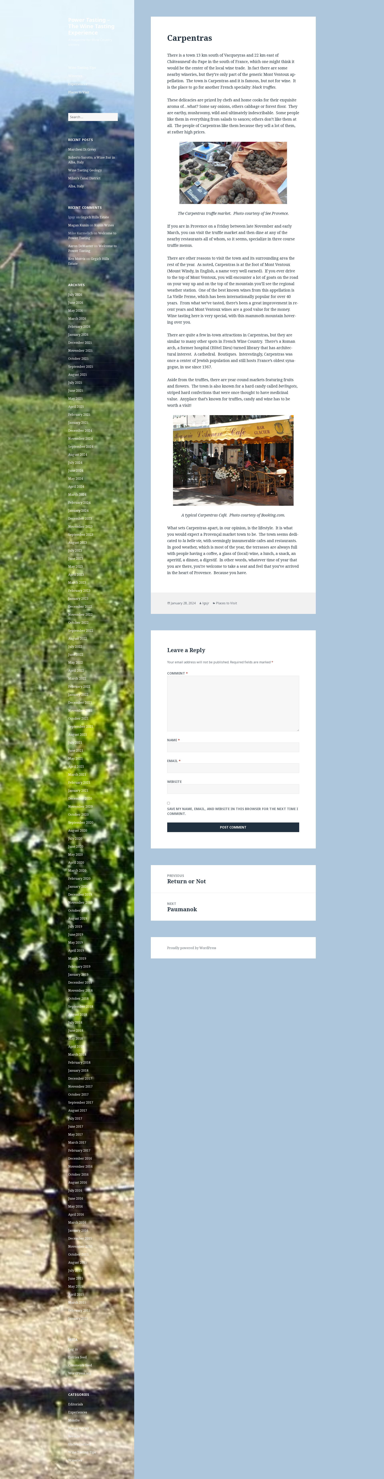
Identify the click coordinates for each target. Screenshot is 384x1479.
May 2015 (75, 1286)
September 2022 (80, 630)
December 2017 (80, 1078)
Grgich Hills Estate (95, 217)
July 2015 (75, 1270)
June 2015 (75, 1278)
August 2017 (77, 1110)
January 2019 (78, 974)
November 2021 (80, 710)
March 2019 (77, 958)
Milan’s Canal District (84, 178)
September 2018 (80, 1006)
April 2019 (76, 950)
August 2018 (77, 1014)
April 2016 (76, 1214)
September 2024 (80, 446)
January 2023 (78, 598)
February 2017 (79, 1150)
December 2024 (80, 430)
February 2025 (79, 414)
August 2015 (77, 1262)
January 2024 (78, 510)
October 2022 (78, 622)
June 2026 (75, 302)
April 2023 (76, 574)
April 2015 (76, 1294)
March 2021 (77, 774)
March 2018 (77, 1054)
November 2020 (80, 806)
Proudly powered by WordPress (191, 948)
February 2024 (79, 502)
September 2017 (80, 1102)
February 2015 (79, 1310)
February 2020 (79, 878)
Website (174, 781)
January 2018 (78, 1070)
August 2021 (77, 734)
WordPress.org (79, 1373)
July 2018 (75, 1022)
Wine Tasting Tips (82, 67)
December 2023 (80, 518)
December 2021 (80, 702)
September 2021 (80, 726)
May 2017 (75, 1134)
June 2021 (75, 750)
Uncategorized (79, 1444)
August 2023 (77, 542)
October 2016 (78, 1174)
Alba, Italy (76, 186)
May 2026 (75, 310)
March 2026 (77, 318)
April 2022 (76, 670)
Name (173, 740)
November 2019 (80, 902)
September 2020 (80, 822)
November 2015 (80, 1246)
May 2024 (75, 478)
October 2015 (78, 1254)
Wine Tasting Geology (85, 170)
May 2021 (75, 758)
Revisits (74, 1436)
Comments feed (80, 1365)
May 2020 (75, 854)
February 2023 (79, 590)
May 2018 (75, 1038)
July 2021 (75, 742)
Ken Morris (76, 259)
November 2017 (80, 1086)
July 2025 (75, 382)
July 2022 (75, 646)
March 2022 (77, 678)
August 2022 (77, 638)
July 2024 (75, 462)
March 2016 (77, 1222)
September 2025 (80, 366)
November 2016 (80, 1166)
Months (74, 1420)
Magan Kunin (78, 225)
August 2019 (77, 918)
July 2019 (75, 926)
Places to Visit (78, 92)
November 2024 (80, 438)
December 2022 (80, 606)
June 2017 (75, 1126)
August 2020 (77, 830)
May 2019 (75, 942)
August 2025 (77, 374)
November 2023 (80, 526)
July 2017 (75, 1118)
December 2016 (80, 1158)
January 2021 (78, 790)
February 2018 (79, 1062)
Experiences (77, 84)
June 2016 (75, 1198)
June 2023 (75, 558)
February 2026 (79, 326)
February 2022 (79, 686)
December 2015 (80, 1238)
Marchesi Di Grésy (82, 149)
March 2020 (77, 870)
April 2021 (76, 766)
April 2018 (76, 1046)
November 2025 (80, 350)
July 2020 (75, 838)
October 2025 (78, 358)
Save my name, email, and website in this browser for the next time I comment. (232, 811)
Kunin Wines (104, 225)
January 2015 (78, 1318)
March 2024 (77, 494)
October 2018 (78, 998)
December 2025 (80, 342)
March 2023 (77, 582)
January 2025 (78, 422)
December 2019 (80, 894)
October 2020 (78, 814)
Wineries (75, 76)
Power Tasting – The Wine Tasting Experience (91, 26)
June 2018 (75, 1030)
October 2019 (78, 910)
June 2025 (75, 390)
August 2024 (77, 454)
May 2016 (75, 1206)
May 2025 (75, 398)
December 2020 (80, 798)
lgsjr (205, 603)
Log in (73, 1349)
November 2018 (80, 990)
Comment (177, 673)
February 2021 (79, 782)
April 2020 (76, 862)
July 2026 (75, 294)
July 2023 (75, 550)
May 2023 (75, 566)
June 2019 (75, 934)
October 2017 (78, 1094)
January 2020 (78, 886)
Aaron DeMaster (80, 246)
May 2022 (75, 662)
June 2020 (75, 846)
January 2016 (78, 1230)
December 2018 (80, 982)
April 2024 (76, 486)
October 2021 (78, 718)
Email (174, 761)
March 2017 (77, 1142)
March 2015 (77, 1302)
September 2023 (80, 534)
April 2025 (76, 406)
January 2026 (78, 334)
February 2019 (79, 966)
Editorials (75, 1404)
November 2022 (80, 614)
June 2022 (75, 654)
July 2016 (75, 1190)
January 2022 (78, 694)
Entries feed (77, 1357)
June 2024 (75, 470)
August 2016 (77, 1182)
